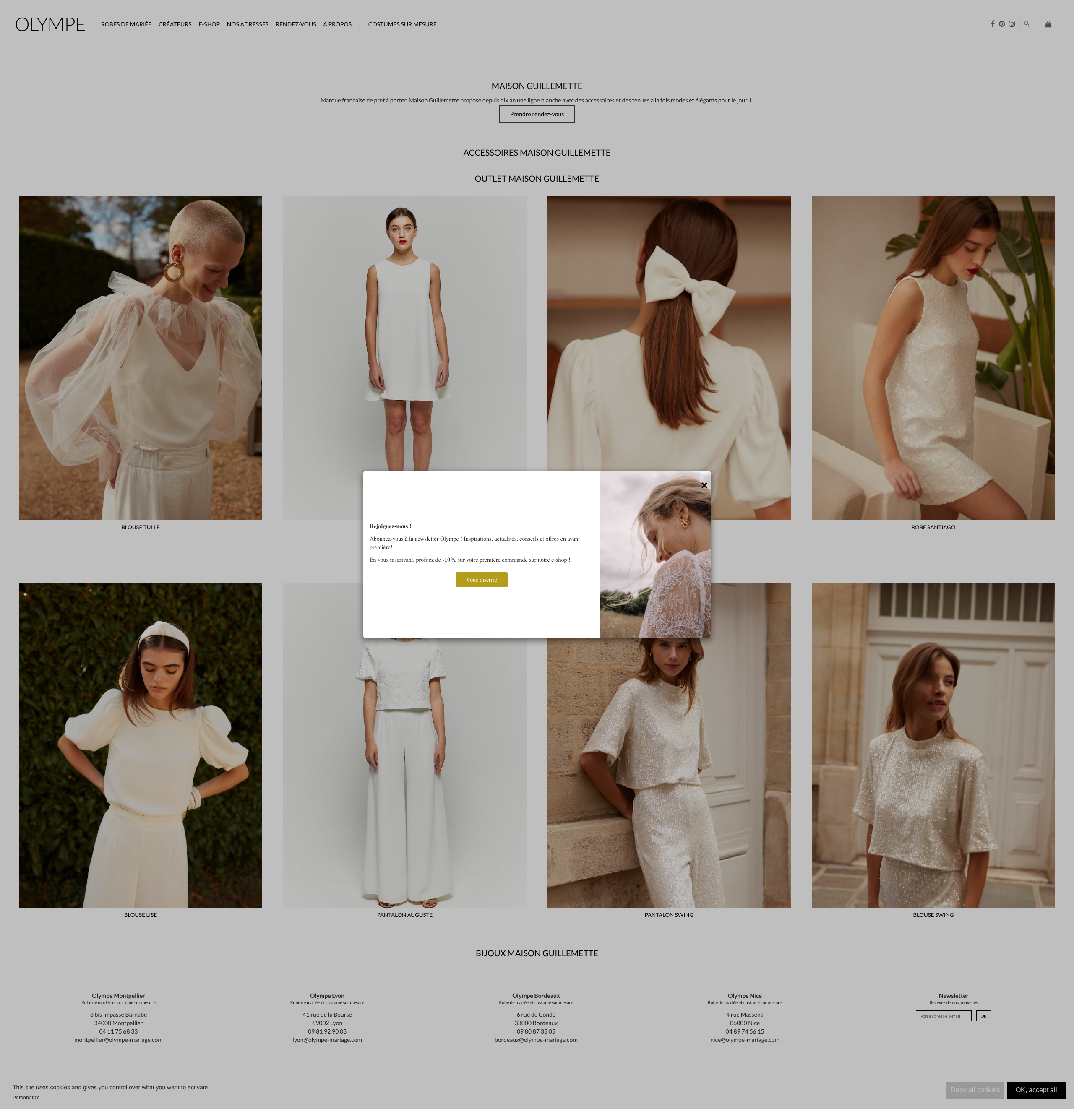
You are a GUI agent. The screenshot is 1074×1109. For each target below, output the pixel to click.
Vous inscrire (481, 579)
